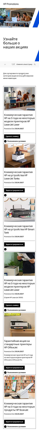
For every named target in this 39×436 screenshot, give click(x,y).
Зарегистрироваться (14, 190)
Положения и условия (16, 141)
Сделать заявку (12, 136)
